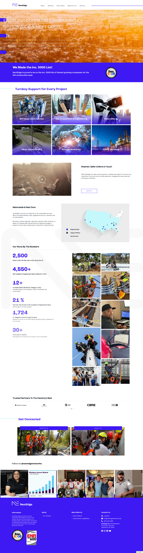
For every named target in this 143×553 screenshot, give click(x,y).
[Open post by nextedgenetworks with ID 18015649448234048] (129, 484)
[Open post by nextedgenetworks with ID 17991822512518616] (71, 484)
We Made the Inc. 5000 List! (32, 67)
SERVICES (51, 5)
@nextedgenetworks (31, 464)
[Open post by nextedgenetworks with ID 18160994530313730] (100, 484)
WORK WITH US (72, 5)
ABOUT (43, 5)
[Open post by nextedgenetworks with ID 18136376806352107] (43, 484)
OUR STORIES (61, 5)
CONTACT (82, 5)
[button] (42, 179)
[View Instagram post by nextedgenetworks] (26, 496)
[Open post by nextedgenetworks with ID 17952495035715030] (14, 484)
